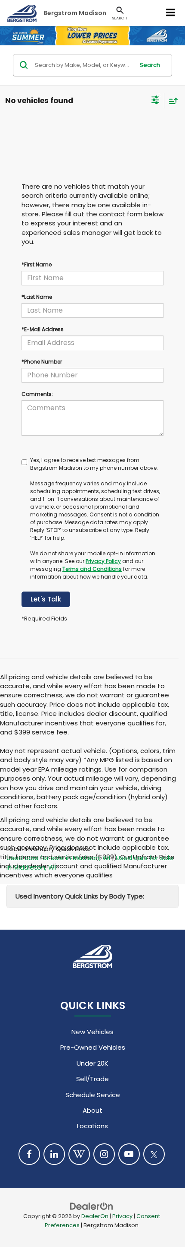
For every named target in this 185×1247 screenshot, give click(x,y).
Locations (92, 1125)
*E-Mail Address (43, 329)
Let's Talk (46, 599)
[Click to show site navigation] (171, 13)
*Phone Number (42, 361)
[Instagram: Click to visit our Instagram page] (104, 1154)
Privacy (122, 1216)
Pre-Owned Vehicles (92, 1047)
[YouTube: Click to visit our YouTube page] (129, 1154)
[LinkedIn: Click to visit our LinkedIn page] (54, 1154)
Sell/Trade (92, 1078)
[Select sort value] (171, 100)
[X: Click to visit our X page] (154, 1154)
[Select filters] (155, 101)
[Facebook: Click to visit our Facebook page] (29, 1154)
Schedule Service (92, 1094)
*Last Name (37, 297)
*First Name (37, 264)
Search (150, 65)
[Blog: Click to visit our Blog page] (79, 1154)
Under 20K (92, 1063)
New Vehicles (92, 1031)
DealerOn (94, 1216)
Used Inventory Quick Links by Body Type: (79, 896)
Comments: (37, 394)
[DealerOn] (92, 1205)
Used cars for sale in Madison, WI (58, 857)
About (92, 1110)
